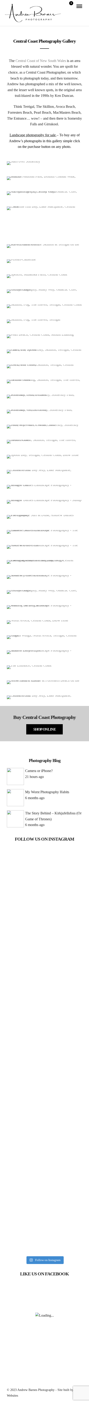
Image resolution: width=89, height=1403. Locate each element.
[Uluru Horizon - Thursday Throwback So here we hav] (44, 1220)
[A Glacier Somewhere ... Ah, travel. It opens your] (44, 895)
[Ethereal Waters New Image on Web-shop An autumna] (44, 1100)
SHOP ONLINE (44, 729)
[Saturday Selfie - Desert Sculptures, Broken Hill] (44, 1146)
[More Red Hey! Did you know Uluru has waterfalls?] (44, 1174)
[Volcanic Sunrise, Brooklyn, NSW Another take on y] (44, 941)
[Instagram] (47, 1382)
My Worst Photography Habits (47, 792)
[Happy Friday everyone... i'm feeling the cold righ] (44, 861)
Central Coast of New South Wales (41, 61)
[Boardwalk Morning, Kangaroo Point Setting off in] (44, 990)
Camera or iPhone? (39, 771)
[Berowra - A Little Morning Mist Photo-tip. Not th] (44, 1042)
